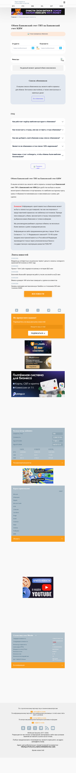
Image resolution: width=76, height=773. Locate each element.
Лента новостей (19, 254)
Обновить (16, 539)
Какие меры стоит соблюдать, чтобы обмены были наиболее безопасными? (36, 155)
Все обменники (38, 98)
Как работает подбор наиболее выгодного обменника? (34, 122)
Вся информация (19, 665)
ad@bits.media (39, 723)
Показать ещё (39, 167)
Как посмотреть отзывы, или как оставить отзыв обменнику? (36, 130)
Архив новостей (38, 750)
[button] (33, 48)
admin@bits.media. (38, 742)
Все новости (38, 294)
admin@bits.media (40, 712)
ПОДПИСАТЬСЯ (37, 333)
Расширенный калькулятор (22, 463)
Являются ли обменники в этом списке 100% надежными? (35, 146)
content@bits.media (39, 718)
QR (54, 747)
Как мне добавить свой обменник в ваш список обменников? (36, 138)
